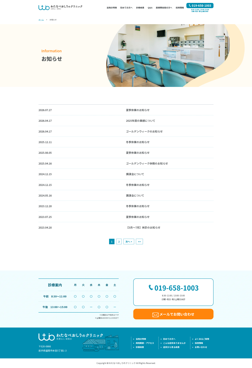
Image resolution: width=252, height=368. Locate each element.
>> (139, 241)
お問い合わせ (201, 347)
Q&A (150, 7)
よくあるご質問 (202, 338)
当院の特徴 (141, 338)
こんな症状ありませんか (174, 343)
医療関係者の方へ (164, 7)
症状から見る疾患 (171, 347)
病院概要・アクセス (145, 343)
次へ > (128, 241)
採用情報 (180, 7)
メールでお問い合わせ (176, 314)
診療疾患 (140, 347)
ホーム (41, 19)
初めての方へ (126, 7)
